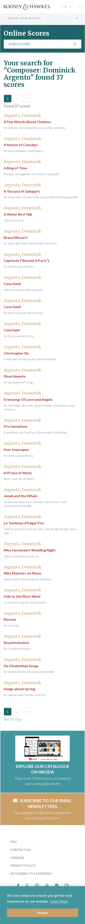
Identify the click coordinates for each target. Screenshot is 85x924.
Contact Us (20, 849)
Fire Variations (15, 426)
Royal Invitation (16, 642)
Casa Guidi (12, 284)
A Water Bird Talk (18, 214)
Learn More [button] (59, 901)
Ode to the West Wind (22, 596)
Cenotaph (12, 330)
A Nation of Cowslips (21, 145)
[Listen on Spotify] (57, 885)
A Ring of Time (15, 168)
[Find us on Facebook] (18, 885)
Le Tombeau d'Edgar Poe (24, 523)
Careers (17, 858)
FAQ (13, 841)
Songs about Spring (19, 689)
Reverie (10, 619)
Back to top (13, 719)
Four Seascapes (16, 449)
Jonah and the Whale (20, 496)
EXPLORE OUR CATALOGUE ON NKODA (42, 769)
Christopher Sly (16, 353)
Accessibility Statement (31, 873)
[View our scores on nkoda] (66, 885)
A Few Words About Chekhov (27, 122)
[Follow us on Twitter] (27, 885)
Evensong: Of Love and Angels (28, 399)
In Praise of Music (18, 473)
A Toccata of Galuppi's (22, 191)
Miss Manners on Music (22, 573)
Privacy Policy (23, 865)
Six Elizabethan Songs (21, 666)
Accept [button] (42, 912)
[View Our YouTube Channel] (47, 885)
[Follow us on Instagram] (37, 885)
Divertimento (15, 376)
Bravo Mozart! (16, 237)
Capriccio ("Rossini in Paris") (26, 260)
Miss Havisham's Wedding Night (30, 550)
